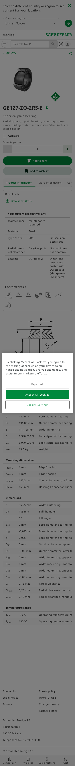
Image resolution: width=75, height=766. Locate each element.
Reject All (37, 384)
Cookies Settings (37, 404)
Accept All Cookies (37, 394)
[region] (37, 383)
